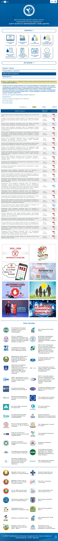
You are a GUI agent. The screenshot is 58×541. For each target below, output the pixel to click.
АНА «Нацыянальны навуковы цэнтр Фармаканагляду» (46, 461)
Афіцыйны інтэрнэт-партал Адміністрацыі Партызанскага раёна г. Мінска (19, 527)
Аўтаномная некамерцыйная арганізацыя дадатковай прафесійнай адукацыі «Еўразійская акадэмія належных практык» (47, 339)
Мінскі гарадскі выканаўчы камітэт (45, 500)
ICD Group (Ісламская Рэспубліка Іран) (44, 407)
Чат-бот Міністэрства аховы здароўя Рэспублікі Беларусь (19, 490)
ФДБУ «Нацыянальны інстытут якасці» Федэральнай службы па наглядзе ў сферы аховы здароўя (20, 379)
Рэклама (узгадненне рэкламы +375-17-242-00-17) (15, 99)
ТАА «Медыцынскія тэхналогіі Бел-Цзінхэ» (46, 425)
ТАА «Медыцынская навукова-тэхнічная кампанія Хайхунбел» (19, 452)
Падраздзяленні (12, 81)
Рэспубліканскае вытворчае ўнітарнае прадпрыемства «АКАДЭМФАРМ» (18, 416)
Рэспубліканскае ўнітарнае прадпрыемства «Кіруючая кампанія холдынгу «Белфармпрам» (18, 330)
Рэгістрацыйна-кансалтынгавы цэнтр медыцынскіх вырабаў (46, 397)
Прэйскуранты (7, 77)
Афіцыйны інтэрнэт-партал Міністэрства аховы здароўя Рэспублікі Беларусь (19, 482)
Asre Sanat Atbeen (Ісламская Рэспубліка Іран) (19, 407)
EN (7, 1)
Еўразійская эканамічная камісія (19, 518)
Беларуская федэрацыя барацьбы (44, 443)
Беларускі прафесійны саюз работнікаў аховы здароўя (45, 472)
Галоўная (3, 81)
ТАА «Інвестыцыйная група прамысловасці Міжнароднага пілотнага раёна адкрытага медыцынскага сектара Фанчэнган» (19, 461)
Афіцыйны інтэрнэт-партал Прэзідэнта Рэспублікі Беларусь (20, 472)
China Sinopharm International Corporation (45, 434)
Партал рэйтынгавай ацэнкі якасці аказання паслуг (45, 490)
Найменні (54, 107)
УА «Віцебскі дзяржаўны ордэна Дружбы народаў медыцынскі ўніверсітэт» (46, 389)
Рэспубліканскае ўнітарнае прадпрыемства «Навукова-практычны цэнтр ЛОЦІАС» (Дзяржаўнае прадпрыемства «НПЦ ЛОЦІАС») (46, 452)
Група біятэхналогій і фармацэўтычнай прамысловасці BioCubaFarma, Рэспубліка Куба (47, 416)
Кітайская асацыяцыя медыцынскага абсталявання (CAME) (19, 443)
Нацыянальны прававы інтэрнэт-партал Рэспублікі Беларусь (20, 500)
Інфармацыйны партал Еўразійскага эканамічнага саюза (20, 509)
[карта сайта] (56, 537)
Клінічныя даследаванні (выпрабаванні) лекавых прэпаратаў (18, 95)
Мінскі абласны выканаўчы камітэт (45, 509)
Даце (34, 107)
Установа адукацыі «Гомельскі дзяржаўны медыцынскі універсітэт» (46, 359)
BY (5, 1)
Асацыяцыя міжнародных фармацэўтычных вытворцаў (19, 388)
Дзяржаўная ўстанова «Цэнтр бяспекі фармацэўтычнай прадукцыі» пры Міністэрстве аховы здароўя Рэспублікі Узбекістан (19, 359)
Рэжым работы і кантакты (11, 71)
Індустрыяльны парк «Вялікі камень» (45, 330)
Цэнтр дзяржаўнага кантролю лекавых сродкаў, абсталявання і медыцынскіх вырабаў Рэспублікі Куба (46, 369)
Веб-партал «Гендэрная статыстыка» (44, 481)
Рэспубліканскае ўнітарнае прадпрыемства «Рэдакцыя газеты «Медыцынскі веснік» (19, 349)
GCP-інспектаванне (7, 103)
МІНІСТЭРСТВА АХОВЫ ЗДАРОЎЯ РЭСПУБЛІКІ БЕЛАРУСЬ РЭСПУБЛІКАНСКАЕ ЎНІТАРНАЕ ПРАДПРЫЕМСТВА (29, 22)
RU (2, 1)
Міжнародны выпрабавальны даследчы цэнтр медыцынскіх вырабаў (19, 398)
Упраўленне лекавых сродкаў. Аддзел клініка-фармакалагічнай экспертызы (37, 81)
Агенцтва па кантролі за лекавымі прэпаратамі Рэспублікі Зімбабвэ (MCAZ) (20, 434)
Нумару (44, 107)
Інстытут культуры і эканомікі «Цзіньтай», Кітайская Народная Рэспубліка (20, 425)
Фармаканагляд (6, 97)
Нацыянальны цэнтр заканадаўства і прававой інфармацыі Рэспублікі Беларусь (46, 527)
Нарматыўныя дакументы (10, 74)
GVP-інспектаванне (7, 101)
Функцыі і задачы (8, 68)
